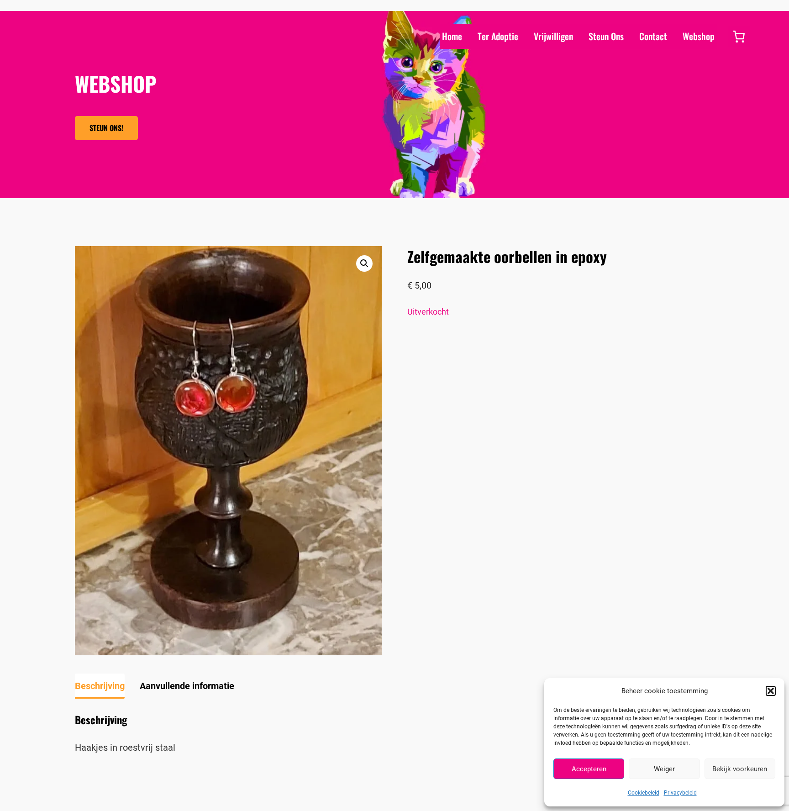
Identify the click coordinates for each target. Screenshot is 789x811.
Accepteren (589, 769)
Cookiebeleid (643, 793)
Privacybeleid (680, 793)
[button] (770, 690)
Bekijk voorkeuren (739, 769)
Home (452, 36)
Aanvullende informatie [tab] (187, 685)
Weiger (664, 769)
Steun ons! (106, 127)
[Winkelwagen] (739, 36)
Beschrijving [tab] (100, 685)
